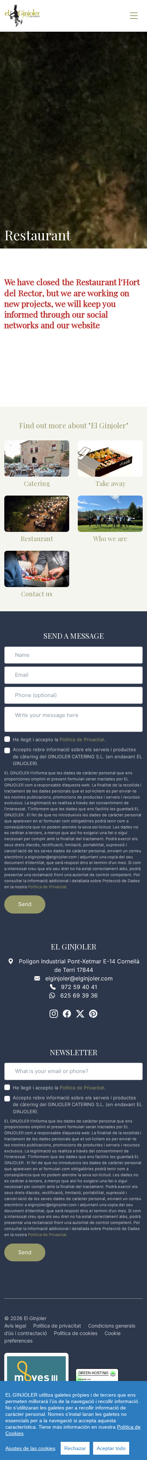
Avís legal (15, 1326)
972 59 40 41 (79, 986)
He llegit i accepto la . (59, 739)
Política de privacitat (57, 1326)
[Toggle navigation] (134, 16)
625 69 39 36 (79, 995)
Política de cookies (75, 1333)
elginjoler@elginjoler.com (79, 978)
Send (24, 904)
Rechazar (75, 1448)
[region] (73, 1420)
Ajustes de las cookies (30, 1448)
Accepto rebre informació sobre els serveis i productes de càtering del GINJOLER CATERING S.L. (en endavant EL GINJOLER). (77, 756)
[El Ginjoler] (22, 15)
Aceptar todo (111, 1448)
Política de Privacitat (82, 739)
